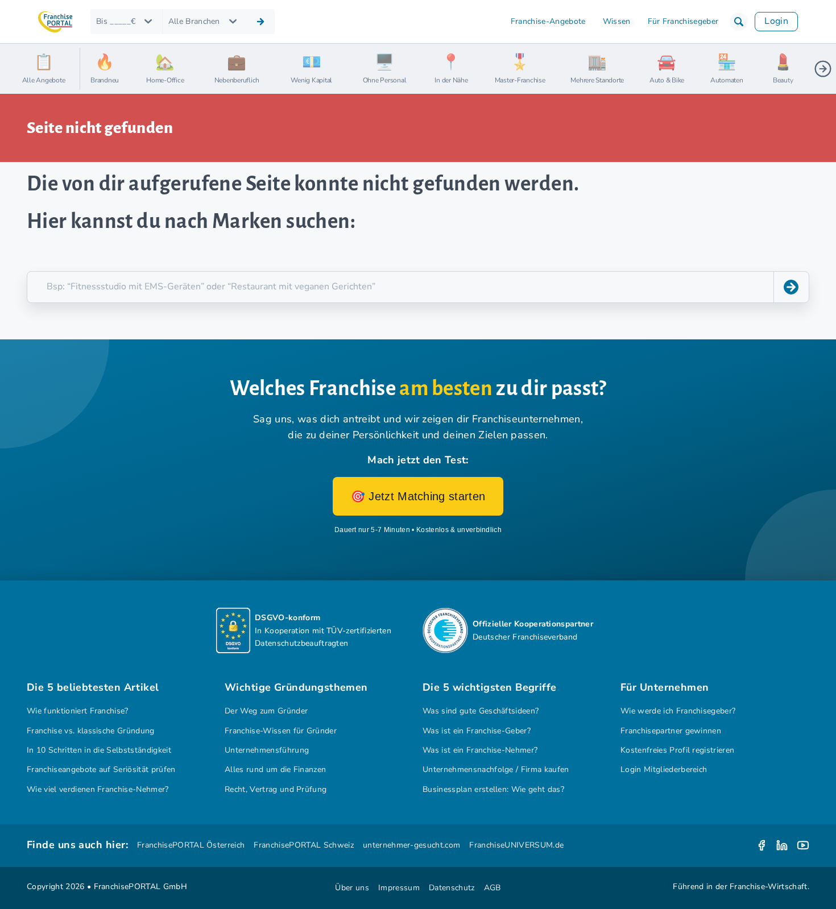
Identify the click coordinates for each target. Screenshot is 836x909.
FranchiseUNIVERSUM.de (516, 845)
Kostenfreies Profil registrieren (677, 750)
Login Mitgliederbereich (663, 769)
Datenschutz (452, 887)
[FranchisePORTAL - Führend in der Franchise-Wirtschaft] (55, 21)
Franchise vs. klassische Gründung (91, 730)
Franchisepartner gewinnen (670, 730)
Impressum (399, 887)
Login (776, 21)
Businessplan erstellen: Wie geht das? (493, 789)
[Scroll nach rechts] (823, 69)
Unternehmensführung (267, 750)
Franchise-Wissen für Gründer (281, 730)
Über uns (352, 887)
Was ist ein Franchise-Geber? (477, 730)
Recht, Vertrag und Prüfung (275, 789)
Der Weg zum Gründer (266, 710)
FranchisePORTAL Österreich (191, 845)
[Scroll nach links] (93, 69)
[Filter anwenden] (260, 21)
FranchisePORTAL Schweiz (303, 845)
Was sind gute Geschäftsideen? (481, 710)
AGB (492, 887)
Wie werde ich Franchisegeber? (677, 710)
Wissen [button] (617, 21)
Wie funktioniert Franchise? (78, 710)
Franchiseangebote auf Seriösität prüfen (101, 769)
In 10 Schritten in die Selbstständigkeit (99, 750)
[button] (739, 22)
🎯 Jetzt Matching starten (418, 496)
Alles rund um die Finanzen (275, 769)
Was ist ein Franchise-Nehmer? (480, 750)
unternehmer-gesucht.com (411, 845)
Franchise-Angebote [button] (548, 21)
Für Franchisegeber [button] (683, 21)
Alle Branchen (194, 21)
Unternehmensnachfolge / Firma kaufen (496, 769)
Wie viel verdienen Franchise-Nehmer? (98, 789)
